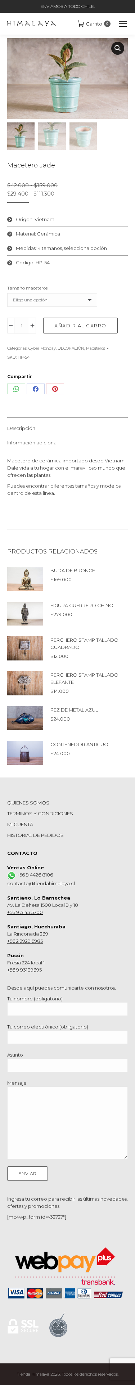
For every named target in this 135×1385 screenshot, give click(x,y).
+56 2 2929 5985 (25, 941)
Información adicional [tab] (32, 442)
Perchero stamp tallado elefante (84, 678)
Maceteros (95, 348)
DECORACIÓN (71, 348)
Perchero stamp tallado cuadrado (84, 643)
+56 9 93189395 (24, 970)
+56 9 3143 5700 (25, 912)
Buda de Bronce (72, 570)
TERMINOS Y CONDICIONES (40, 813)
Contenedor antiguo (79, 744)
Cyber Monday (42, 348)
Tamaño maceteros (27, 288)
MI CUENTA (20, 824)
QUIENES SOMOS (28, 803)
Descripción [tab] (21, 428)
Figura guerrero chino (81, 605)
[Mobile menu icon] (123, 24)
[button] (117, 48)
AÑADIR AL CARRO (80, 325)
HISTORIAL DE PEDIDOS (35, 835)
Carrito (97, 24)
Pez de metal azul (74, 710)
